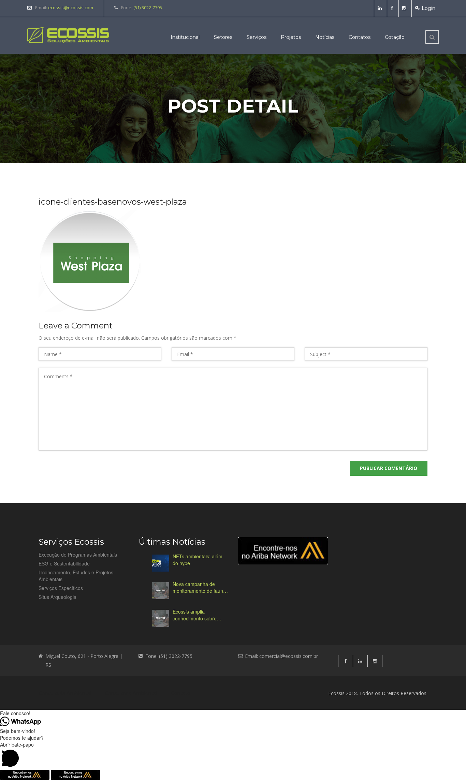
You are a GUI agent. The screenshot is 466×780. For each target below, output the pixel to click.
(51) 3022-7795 (147, 7)
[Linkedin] (380, 8)
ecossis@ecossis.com (70, 7)
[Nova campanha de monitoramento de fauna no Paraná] (160, 590)
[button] (233, 755)
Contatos (359, 37)
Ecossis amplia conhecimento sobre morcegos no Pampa (195, 615)
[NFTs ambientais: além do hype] (160, 563)
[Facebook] (393, 8)
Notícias (324, 37)
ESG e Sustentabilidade (64, 563)
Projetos (291, 37)
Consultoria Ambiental (65, 693)
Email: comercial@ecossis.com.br (281, 656)
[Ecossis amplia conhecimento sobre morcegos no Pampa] (160, 618)
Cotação (395, 37)
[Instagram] (405, 8)
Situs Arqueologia (57, 596)
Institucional (185, 37)
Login (428, 8)
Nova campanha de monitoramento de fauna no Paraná (199, 587)
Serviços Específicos (61, 588)
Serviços (256, 37)
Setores (223, 37)
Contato (180, 693)
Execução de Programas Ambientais (78, 554)
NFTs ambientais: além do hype (197, 559)
